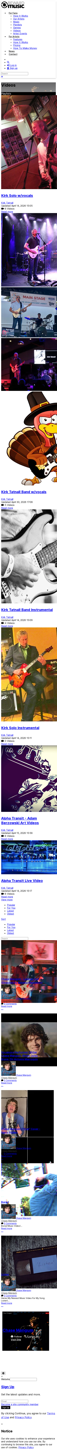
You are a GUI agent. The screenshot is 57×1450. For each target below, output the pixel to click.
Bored (5, 1202)
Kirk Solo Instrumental (20, 728)
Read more (7, 211)
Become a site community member (19, 1404)
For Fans (13, 13)
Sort (3, 919)
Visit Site (16, 1339)
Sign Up (7, 1387)
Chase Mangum (23, 998)
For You (11, 907)
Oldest (10, 913)
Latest (10, 910)
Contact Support (10, 1363)
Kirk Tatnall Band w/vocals (23, 492)
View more (7, 899)
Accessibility (42, 1360)
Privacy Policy (26, 1360)
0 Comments (10, 1003)
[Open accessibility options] (3, 1373)
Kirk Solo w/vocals (17, 195)
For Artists (14, 36)
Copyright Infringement (34, 1363)
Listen (5, 1274)
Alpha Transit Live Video (22, 881)
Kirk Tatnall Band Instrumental (27, 610)
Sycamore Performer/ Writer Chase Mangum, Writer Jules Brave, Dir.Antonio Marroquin (19, 1056)
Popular (11, 904)
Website (5, 1379)
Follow (18, 1336)
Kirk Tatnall (7, 202)
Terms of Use (8, 1360)
